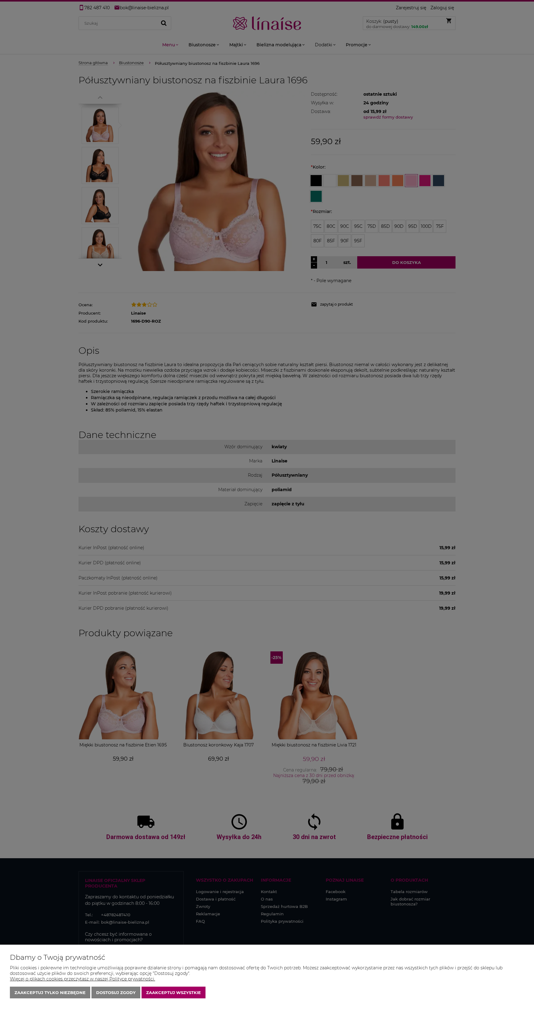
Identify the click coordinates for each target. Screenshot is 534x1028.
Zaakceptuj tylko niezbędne (50, 992)
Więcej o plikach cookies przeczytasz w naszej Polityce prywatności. (82, 979)
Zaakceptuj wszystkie (173, 992)
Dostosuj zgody (116, 992)
